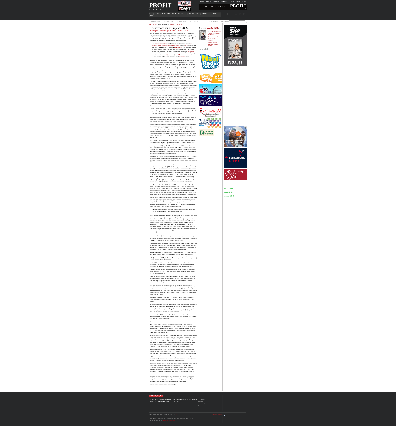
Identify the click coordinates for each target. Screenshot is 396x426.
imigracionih (182, 56)
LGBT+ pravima (181, 54)
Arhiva (152, 16)
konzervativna (163, 43)
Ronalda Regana (178, 47)
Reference (216, 1)
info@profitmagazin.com (169, 420)
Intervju (160, 401)
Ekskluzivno (165, 14)
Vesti (150, 14)
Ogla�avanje (224, 1)
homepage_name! (153, 24)
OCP (177, 414)
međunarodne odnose (173, 45)
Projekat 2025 (190, 51)
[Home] (160, 6)
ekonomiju (164, 45)
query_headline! (225, 21)
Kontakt (238, 1)
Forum (241, 13)
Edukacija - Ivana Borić (213, 36)
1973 (186, 45)
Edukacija (205, 14)
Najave (157, 14)
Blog (246, 13)
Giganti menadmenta (179, 14)
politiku (160, 45)
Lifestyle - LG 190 (212, 42)
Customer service (217, 414)
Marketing (208, 1)
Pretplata (232, 1)
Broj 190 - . (209, 28)
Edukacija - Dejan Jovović (175, 24)
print (211, 21)
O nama (202, 1)
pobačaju (166, 54)
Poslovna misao (194, 14)
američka (157, 43)
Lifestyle (214, 14)
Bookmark (216, 21)
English (244, 1)
